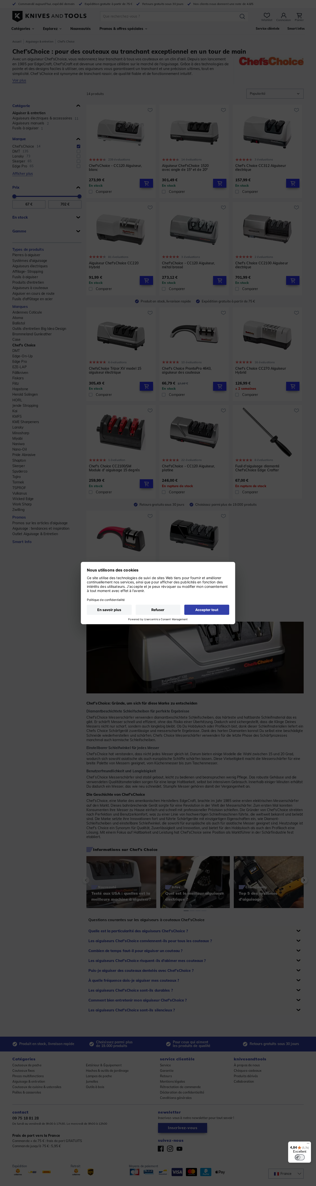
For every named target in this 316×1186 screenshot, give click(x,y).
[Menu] (308, 1144)
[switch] (300, 1157)
